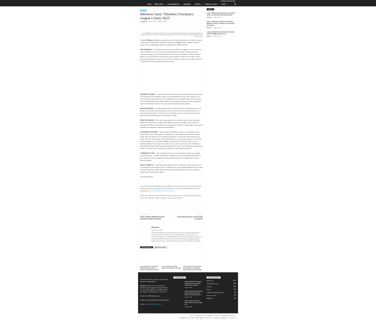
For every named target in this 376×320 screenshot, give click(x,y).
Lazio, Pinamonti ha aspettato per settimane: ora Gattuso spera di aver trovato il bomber (192, 268)
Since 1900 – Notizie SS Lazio (228, 315)
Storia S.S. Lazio (211, 295)
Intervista (209, 286)
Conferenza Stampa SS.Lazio (215, 292)
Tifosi (223, 4)
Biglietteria (210, 298)
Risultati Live (233, 318)
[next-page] (202, 247)
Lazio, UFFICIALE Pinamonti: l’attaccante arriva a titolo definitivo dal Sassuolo (221, 14)
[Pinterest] (151, 27)
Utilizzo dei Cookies (200, 315)
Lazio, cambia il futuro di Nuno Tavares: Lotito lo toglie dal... (193, 302)
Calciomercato (173, 4)
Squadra (186, 4)
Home (149, 4)
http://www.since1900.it (156, 230)
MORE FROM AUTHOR (160, 247)
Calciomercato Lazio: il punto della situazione (190, 218)
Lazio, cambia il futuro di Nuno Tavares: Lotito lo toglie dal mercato (220, 33)
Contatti (217, 315)
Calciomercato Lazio (212, 283)
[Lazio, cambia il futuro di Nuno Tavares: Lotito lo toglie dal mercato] (178, 303)
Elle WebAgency (164, 300)
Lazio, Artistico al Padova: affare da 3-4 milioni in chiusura (171, 267)
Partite (197, 4)
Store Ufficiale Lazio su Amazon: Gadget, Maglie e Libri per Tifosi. (195, 318)
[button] (235, 4)
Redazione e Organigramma (221, 318)
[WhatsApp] (156, 27)
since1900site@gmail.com (152, 296)
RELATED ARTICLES (146, 247)
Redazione (144, 21)
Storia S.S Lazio (211, 4)
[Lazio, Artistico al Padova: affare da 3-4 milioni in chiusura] (171, 257)
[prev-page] (199, 247)
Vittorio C (209, 17)
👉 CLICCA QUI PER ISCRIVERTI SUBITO (161, 191)
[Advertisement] (171, 78)
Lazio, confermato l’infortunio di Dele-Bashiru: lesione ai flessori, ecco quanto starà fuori (149, 268)
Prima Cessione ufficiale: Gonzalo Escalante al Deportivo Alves (152, 218)
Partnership (210, 315)
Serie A (209, 289)
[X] (147, 27)
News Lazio (158, 4)
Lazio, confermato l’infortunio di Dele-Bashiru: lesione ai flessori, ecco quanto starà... (194, 293)
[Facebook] (142, 27)
